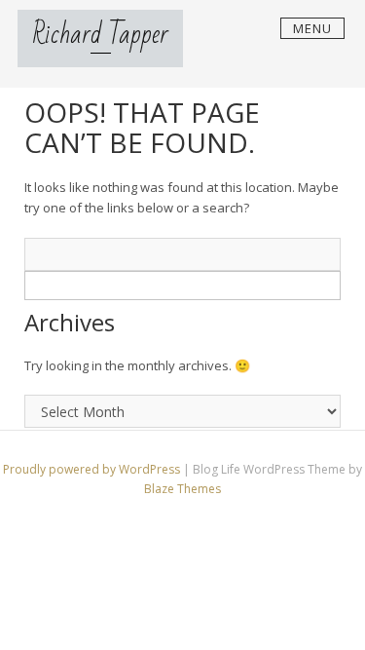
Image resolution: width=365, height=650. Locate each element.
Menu (312, 28)
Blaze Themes (182, 488)
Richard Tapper (100, 34)
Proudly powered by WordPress (93, 469)
